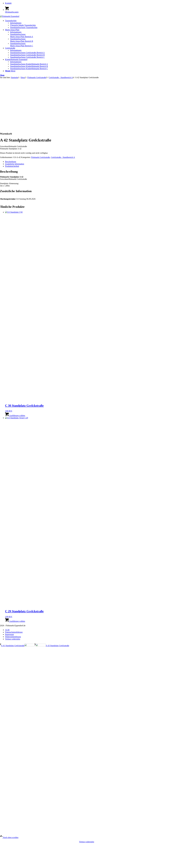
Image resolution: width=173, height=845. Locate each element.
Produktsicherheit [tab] (12, 166)
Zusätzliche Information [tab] (14, 164)
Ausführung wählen (17, 415)
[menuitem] (89, 3)
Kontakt (8, 3)
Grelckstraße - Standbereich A (63, 157)
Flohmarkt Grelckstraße (40, 157)
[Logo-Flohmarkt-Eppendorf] (9, 16)
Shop (2, 75)
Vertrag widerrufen (86, 842)
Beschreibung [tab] (10, 162)
